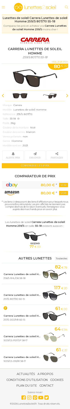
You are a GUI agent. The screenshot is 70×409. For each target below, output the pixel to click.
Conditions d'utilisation (27, 380)
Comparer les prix (35, 165)
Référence (9, 114)
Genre (6, 140)
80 (60, 66)
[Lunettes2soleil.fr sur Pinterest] (35, 396)
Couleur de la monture (16, 127)
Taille (5, 118)
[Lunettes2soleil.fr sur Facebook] (23, 396)
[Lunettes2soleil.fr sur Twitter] (46, 396)
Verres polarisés (12, 136)
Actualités (26, 374)
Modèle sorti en (12, 145)
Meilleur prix (60, 61)
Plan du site (26, 385)
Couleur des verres (14, 132)
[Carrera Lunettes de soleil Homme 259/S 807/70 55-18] (35, 77)
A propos (45, 374)
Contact (46, 385)
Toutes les (61, 258)
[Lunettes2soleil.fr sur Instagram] (29, 396)
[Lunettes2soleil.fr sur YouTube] (40, 396)
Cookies (57, 380)
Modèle (7, 109)
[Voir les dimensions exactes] (18, 118)
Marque (7, 105)
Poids (6, 123)
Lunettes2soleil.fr (35, 7)
